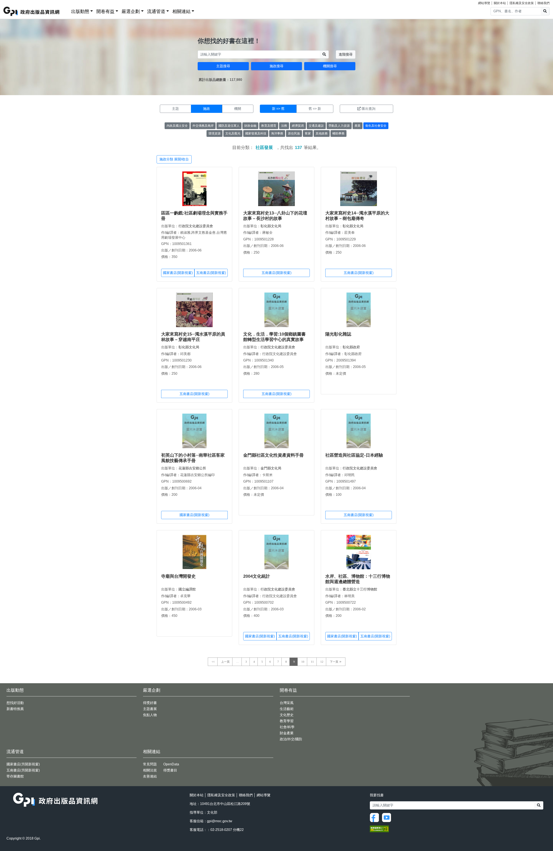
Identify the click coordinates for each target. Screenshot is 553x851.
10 (302, 661)
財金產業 (287, 733)
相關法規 (150, 770)
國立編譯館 (187, 589)
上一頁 (225, 661)
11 (312, 661)
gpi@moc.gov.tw (219, 821)
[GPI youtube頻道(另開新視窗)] (387, 817)
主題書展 (150, 709)
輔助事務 (338, 133)
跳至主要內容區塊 (12, 2)
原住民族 (294, 133)
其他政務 (322, 133)
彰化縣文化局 (271, 226)
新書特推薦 (15, 709)
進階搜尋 (346, 54)
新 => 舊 (278, 108)
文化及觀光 (232, 133)
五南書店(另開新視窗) (23, 770)
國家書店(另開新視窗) (23, 764)
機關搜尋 (330, 66)
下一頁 (334, 661)
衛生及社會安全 (375, 125)
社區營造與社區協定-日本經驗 (354, 455)
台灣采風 (287, 703)
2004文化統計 (256, 576)
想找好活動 (15, 703)
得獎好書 (150, 703)
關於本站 (500, 3)
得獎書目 (170, 770)
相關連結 (181, 11)
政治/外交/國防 (291, 739)
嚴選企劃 (131, 11)
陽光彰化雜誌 (338, 334)
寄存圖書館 (15, 776)
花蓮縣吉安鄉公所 (192, 468)
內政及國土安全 (177, 125)
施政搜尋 (276, 66)
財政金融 (250, 125)
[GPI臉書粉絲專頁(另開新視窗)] (375, 817)
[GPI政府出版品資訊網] (31, 11)
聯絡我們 (543, 3)
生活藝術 (287, 709)
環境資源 (214, 133)
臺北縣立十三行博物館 (360, 589)
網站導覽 (484, 3)
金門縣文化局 (271, 468)
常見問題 (150, 764)
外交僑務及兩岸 (203, 125)
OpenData (171, 764)
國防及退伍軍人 (229, 125)
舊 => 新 (314, 108)
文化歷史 (287, 715)
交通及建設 (316, 125)
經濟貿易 (298, 125)
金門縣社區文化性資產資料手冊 (273, 455)
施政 (206, 108)
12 (321, 661)
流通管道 (156, 11)
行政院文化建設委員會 (195, 226)
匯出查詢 (368, 108)
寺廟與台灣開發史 (178, 576)
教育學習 (287, 721)
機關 (237, 108)
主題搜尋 (223, 66)
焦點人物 (150, 715)
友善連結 (150, 776)
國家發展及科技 (255, 133)
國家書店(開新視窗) (178, 273)
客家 (308, 133)
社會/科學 (287, 727)
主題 (175, 108)
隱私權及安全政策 (522, 3)
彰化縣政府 (351, 347)
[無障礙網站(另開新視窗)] (379, 828)
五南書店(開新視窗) (211, 273)
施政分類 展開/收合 (174, 159)
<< (213, 661)
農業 (357, 125)
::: (66, 10)
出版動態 (80, 11)
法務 (284, 125)
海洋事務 (277, 133)
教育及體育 (268, 125)
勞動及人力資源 (339, 125)
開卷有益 (105, 11)
